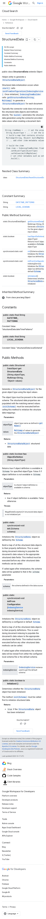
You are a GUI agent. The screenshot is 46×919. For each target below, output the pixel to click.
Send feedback (12, 33)
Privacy (13, 907)
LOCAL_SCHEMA (23, 207)
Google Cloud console (10, 832)
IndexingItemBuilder (30, 94)
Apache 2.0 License (9, 746)
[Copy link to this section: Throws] (12, 505)
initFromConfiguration (36, 261)
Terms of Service (9, 812)
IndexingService (15, 607)
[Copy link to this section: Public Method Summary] (33, 215)
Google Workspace (17, 20)
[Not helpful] (22, 28)
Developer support (9, 808)
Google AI (6, 892)
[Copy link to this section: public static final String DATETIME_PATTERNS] (20, 321)
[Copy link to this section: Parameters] (16, 417)
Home (4, 20)
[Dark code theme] (42, 127)
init (29, 251)
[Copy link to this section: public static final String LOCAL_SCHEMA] (9, 342)
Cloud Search (10, 11)
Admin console (8, 823)
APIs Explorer (7, 836)
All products (7, 896)
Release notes (8, 804)
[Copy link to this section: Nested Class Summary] (32, 171)
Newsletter (6, 851)
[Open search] (33, 3)
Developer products (10, 800)
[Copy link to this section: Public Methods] (26, 358)
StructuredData (35, 281)
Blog (4, 847)
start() (6, 88)
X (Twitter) (6, 855)
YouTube (5, 859)
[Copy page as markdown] (35, 39)
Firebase (5, 884)
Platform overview (9, 796)
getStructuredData (35, 221)
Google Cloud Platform (11, 888)
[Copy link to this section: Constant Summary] (27, 196)
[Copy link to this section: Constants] (19, 307)
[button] (16, 297)
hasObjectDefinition (36, 236)
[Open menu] (4, 3)
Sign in (40, 3)
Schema (37, 271)
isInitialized (32, 276)
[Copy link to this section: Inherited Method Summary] (36, 292)
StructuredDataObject (14, 80)
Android (5, 876)
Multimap (18, 430)
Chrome (5, 880)
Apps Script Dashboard (11, 828)
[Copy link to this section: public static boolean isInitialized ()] (21, 683)
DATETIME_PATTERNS (25, 202)
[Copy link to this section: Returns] (13, 439)
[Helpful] (18, 28)
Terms (4, 907)
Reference (9, 23)
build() (17, 115)
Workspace (26, 3)
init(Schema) (9, 406)
